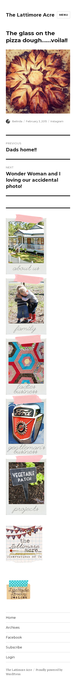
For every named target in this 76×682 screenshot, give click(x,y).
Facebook (14, 637)
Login (10, 657)
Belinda (17, 121)
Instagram (56, 121)
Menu (63, 14)
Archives (12, 627)
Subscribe (14, 647)
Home (11, 618)
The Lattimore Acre (30, 15)
